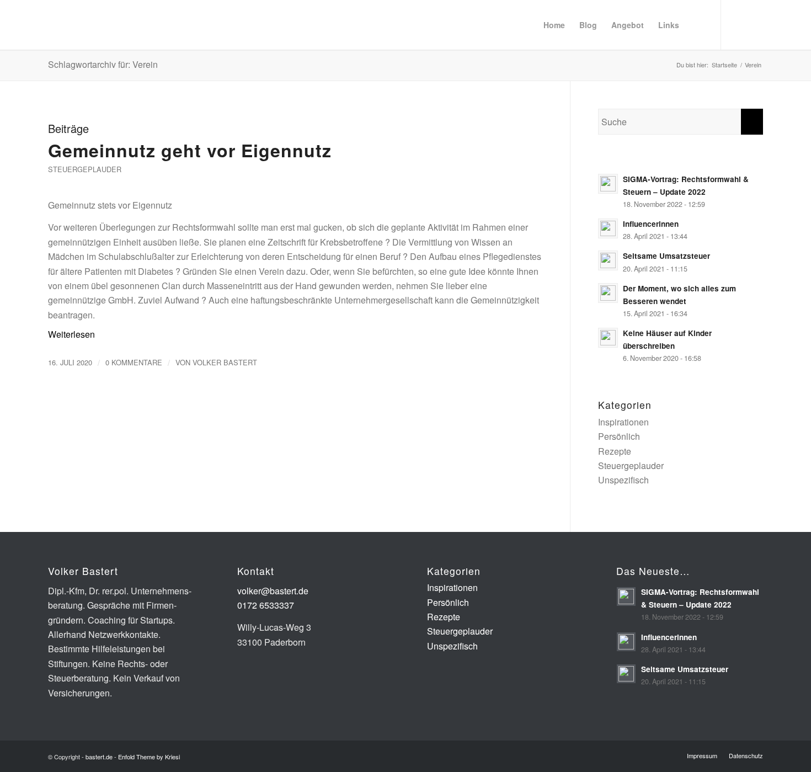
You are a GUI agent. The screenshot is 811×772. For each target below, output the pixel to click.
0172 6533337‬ (265, 605)
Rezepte (614, 451)
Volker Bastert (225, 362)
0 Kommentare (133, 362)
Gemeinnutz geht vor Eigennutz (190, 150)
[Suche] (696, 25)
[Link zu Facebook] (754, 24)
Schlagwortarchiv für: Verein (103, 64)
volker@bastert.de (272, 590)
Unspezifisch (623, 479)
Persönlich (619, 436)
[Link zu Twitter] (738, 24)
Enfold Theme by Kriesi (149, 756)
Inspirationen (623, 422)
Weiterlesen (71, 334)
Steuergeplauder (84, 169)
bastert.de (99, 756)
